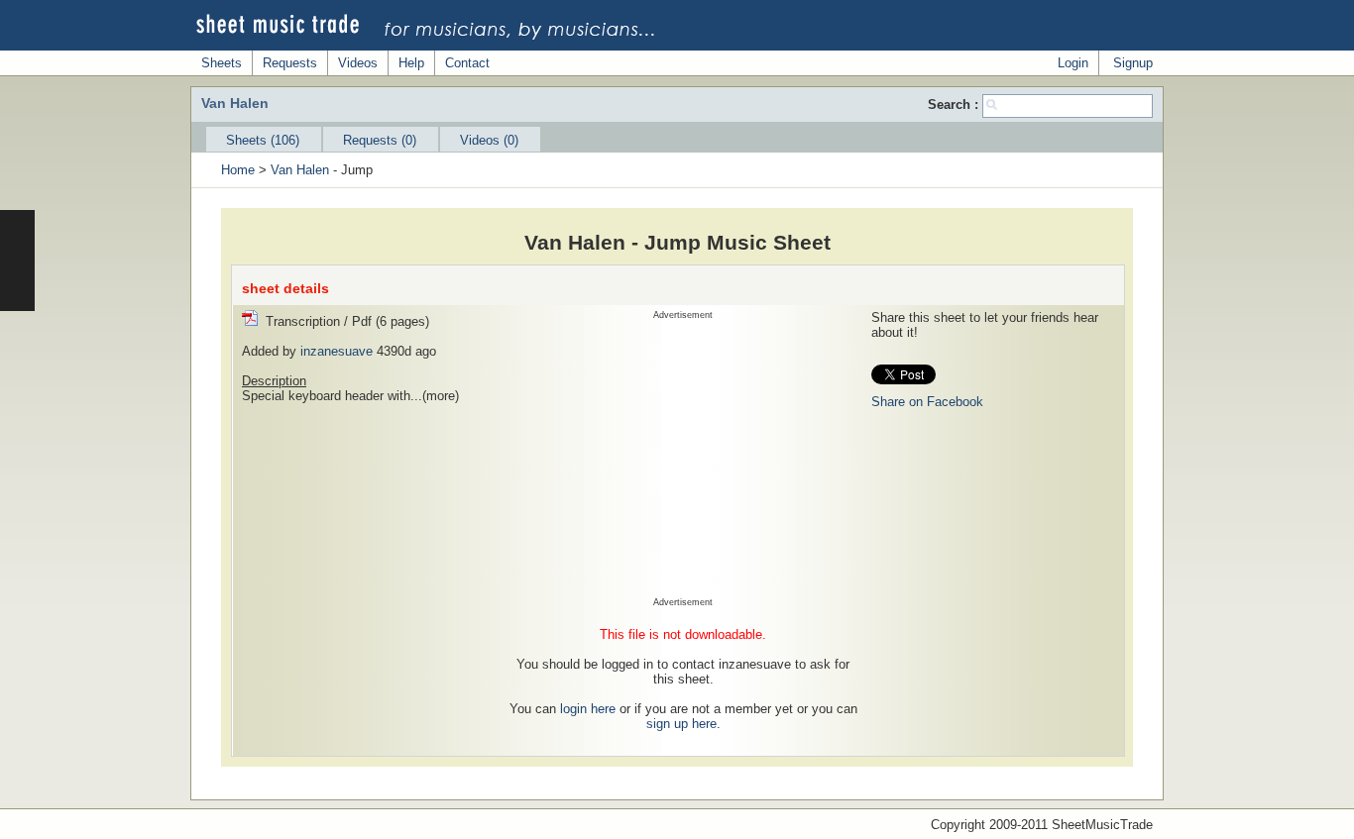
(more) (440, 395)
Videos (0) (489, 140)
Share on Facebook (927, 401)
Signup (1133, 62)
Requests (290, 62)
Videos (358, 62)
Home (238, 169)
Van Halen (300, 169)
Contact (467, 62)
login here (588, 708)
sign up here (681, 723)
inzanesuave (336, 351)
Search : (955, 104)
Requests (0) (379, 140)
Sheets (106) (262, 140)
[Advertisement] (682, 458)
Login (1073, 62)
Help (411, 62)
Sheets (221, 62)
